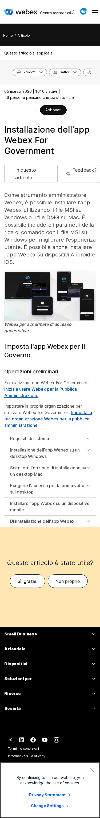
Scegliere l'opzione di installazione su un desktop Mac (48, 471)
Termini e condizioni (23, 748)
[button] (83, 11)
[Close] (92, 770)
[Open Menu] (95, 11)
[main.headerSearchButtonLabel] (72, 10)
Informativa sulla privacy (26, 756)
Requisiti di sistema (29, 438)
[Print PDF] (35, 110)
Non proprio (67, 581)
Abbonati (53, 110)
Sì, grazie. (27, 581)
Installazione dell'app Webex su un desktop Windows (45, 453)
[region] (50, 790)
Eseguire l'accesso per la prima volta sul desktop (47, 489)
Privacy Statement (47, 794)
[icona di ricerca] (72, 12)
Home (8, 35)
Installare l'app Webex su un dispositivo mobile (50, 506)
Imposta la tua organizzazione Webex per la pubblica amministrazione (48, 419)
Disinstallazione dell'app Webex (42, 521)
